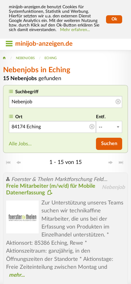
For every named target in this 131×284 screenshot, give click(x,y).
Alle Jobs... (20, 143)
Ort (19, 117)
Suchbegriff (26, 92)
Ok (114, 19)
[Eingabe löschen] (118, 102)
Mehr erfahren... (75, 30)
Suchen (109, 143)
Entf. (101, 117)
